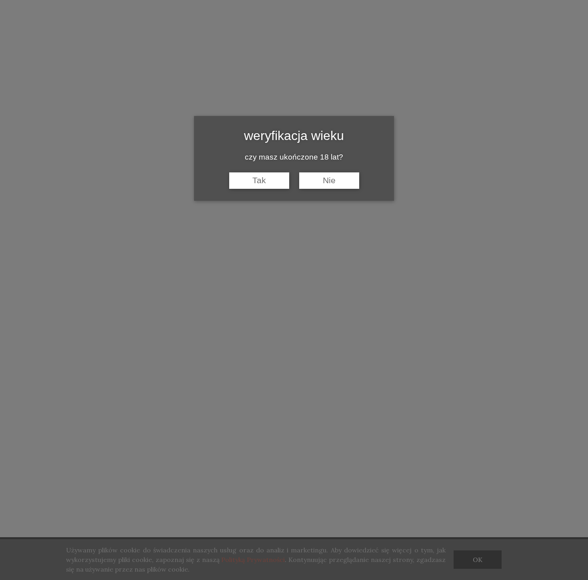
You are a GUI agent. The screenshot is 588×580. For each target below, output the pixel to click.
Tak (259, 180)
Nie (329, 180)
